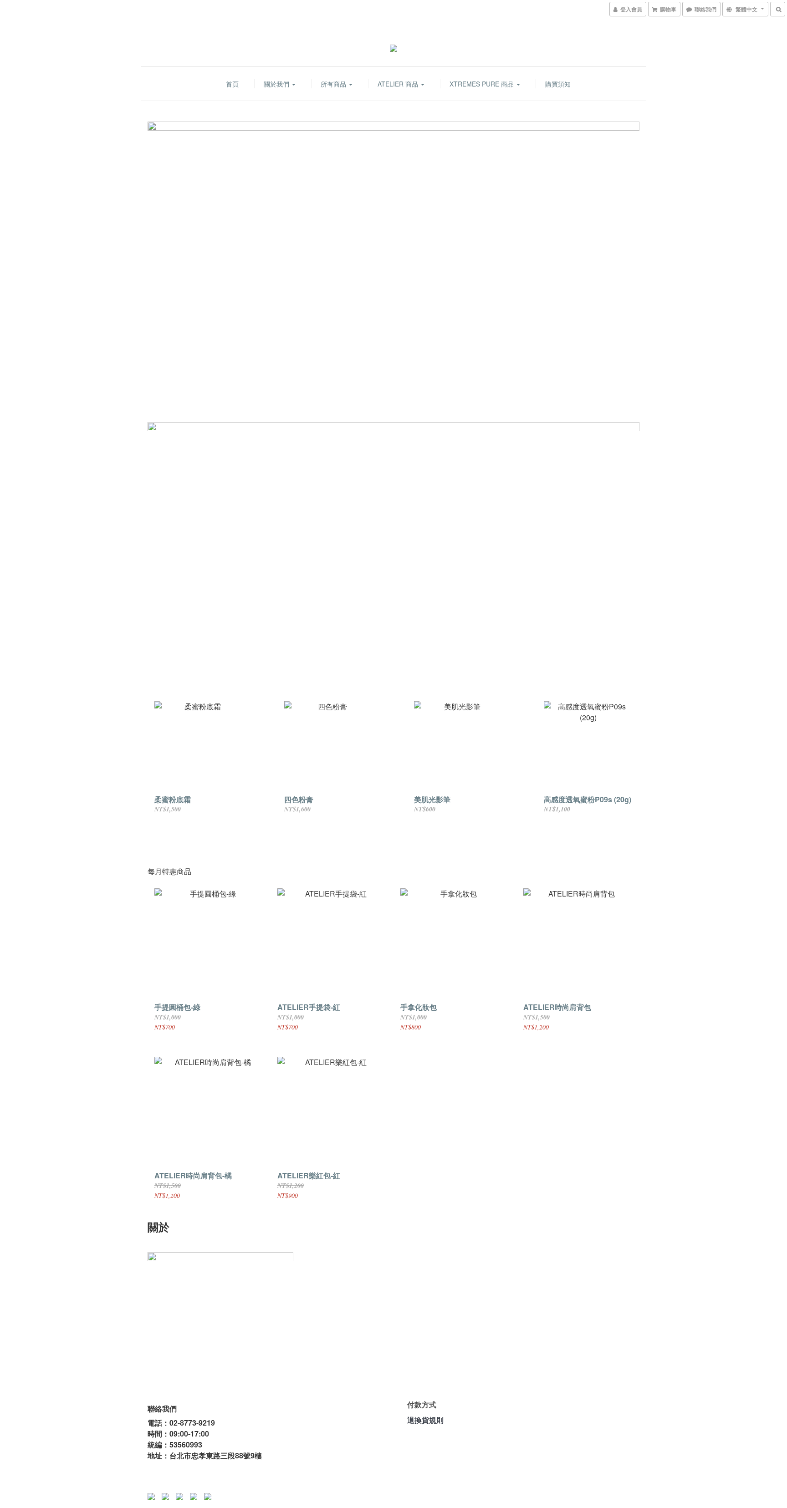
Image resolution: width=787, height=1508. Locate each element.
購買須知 (558, 83)
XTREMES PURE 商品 (483, 83)
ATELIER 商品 (399, 83)
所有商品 (334, 83)
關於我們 (277, 83)
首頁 (232, 83)
